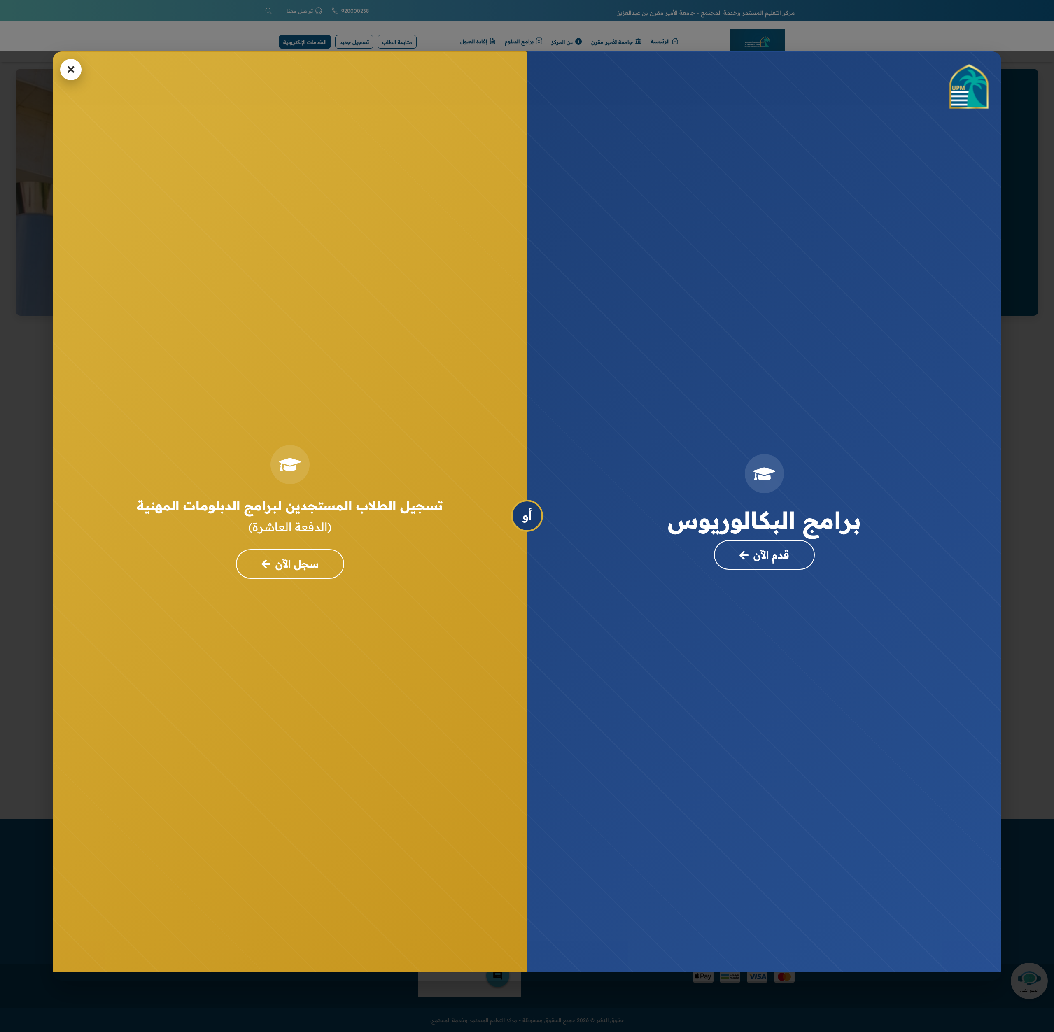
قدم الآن (771, 554)
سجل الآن (297, 563)
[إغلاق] (71, 69)
